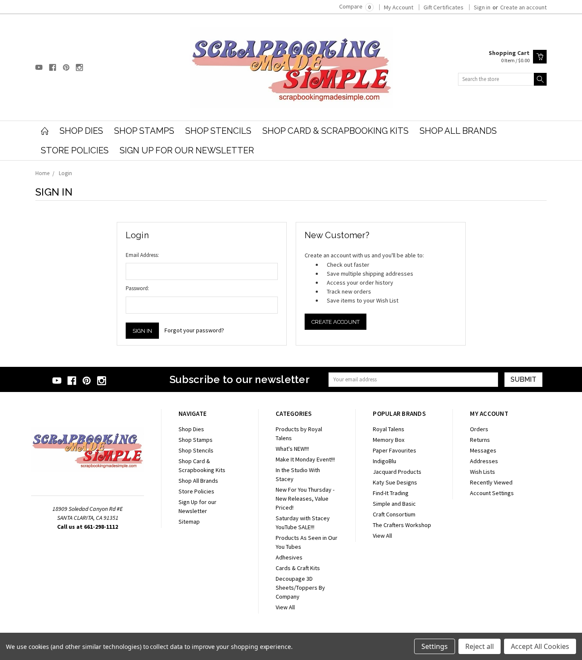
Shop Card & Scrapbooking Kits (335, 131)
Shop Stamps (144, 131)
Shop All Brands (458, 131)
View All (285, 607)
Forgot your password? (194, 330)
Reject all (479, 646)
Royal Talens (388, 429)
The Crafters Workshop (402, 525)
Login (65, 173)
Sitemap (189, 521)
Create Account (335, 322)
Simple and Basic (394, 503)
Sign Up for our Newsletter (187, 150)
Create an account (523, 7)
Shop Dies (81, 131)
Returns (480, 440)
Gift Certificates (444, 7)
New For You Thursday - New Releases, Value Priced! (305, 498)
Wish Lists (482, 472)
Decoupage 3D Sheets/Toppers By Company (300, 587)
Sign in (482, 7)
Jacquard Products (397, 472)
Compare (355, 6)
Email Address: (142, 255)
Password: (137, 288)
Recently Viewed (491, 482)
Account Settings (492, 493)
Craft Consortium (394, 514)
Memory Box (388, 440)
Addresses (484, 461)
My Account (398, 7)
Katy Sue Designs (395, 482)
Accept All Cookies (540, 646)
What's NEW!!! (292, 448)
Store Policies (75, 150)
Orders (479, 429)
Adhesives (289, 557)
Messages (483, 450)
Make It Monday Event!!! (305, 459)
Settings (434, 646)
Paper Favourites (394, 450)
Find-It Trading (391, 493)
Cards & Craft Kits (298, 568)
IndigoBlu (384, 461)
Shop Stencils (218, 131)
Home (42, 173)
